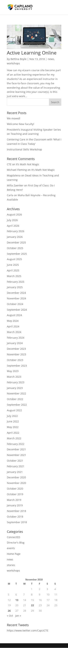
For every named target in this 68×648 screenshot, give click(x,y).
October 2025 (15, 248)
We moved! (13, 118)
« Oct (10, 615)
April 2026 (13, 225)
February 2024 (15, 337)
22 (32, 605)
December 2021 (16, 449)
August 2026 (14, 214)
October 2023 (15, 360)
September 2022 (17, 404)
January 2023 (15, 388)
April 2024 (13, 326)
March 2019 (14, 500)
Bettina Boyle (18, 59)
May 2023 (12, 371)
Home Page (13, 554)
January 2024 (15, 343)
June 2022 (13, 421)
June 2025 (13, 265)
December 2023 (16, 348)
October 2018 (15, 516)
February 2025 (15, 281)
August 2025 (14, 259)
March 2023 (14, 376)
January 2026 (15, 237)
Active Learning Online (32, 52)
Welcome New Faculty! (20, 124)
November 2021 (16, 455)
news (51, 59)
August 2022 (14, 410)
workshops (13, 63)
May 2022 (12, 427)
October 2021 (15, 460)
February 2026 (15, 231)
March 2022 (14, 438)
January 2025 (15, 287)
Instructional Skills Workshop (24, 149)
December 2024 (16, 292)
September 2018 (17, 522)
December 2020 (16, 477)
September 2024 (17, 309)
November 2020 (16, 483)
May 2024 (12, 320)
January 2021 (15, 472)
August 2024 (14, 315)
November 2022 (16, 393)
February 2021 (15, 466)
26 (9, 610)
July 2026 (12, 220)
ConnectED (13, 537)
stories (11, 565)
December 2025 (16, 242)
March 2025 (14, 276)
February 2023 (15, 382)
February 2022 (15, 444)
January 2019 (15, 505)
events (11, 548)
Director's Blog (15, 542)
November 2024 (16, 298)
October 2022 (15, 399)
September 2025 (17, 253)
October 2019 (15, 494)
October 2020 (15, 488)
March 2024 (14, 332)
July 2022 (12, 416)
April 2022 (13, 432)
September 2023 (17, 365)
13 (16, 600)
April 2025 (13, 270)
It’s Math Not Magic (27, 164)
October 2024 (15, 304)
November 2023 (16, 354)
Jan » (18, 615)
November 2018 (16, 511)
